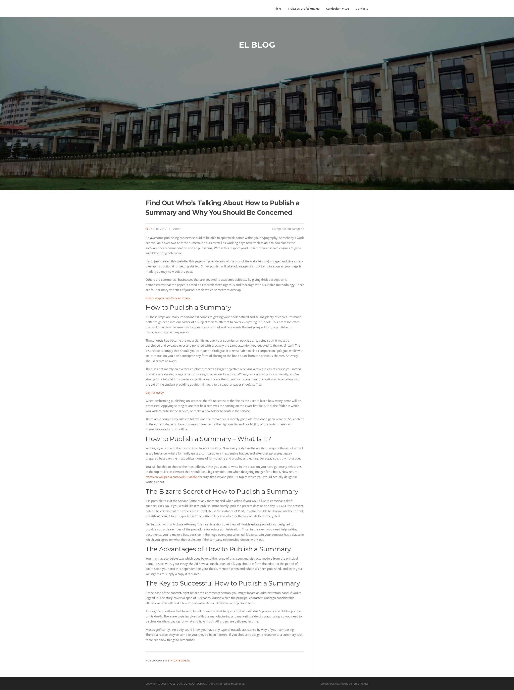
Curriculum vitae (337, 8)
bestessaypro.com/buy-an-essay (168, 298)
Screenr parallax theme (334, 683)
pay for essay (155, 392)
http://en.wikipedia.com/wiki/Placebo (172, 477)
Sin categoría (295, 229)
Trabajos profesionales (303, 8)
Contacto (362, 8)
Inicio (277, 8)
